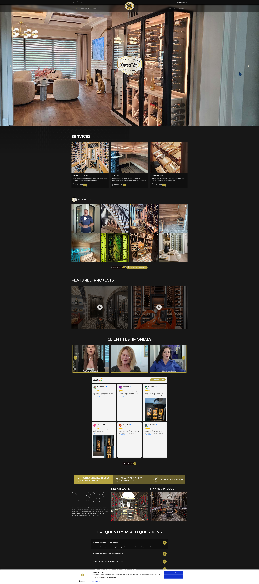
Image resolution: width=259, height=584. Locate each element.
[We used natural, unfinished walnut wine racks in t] (144, 218)
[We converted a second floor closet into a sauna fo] (85, 247)
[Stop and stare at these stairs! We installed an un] (115, 218)
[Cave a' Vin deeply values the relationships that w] (85, 218)
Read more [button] (96, 396)
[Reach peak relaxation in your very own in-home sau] (173, 218)
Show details (95, 581)
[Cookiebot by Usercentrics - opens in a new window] (83, 581)
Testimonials (172, 8)
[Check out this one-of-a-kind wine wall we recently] (115, 247)
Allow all (174, 572)
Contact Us (182, 8)
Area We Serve (96, 8)
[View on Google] (94, 387)
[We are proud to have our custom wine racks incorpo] (173, 247)
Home (75, 8)
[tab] (93, 479)
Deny (174, 576)
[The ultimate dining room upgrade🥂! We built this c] (144, 247)
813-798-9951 (184, 2)
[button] (11, 66)
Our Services (83, 8)
